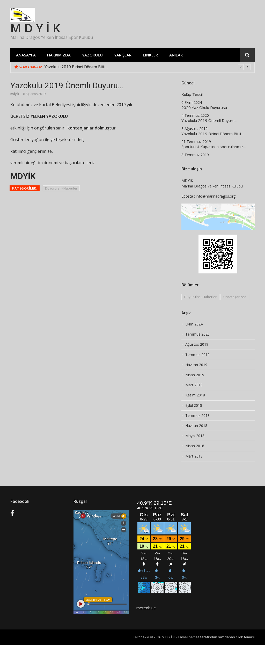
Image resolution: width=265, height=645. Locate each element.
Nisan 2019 (194, 375)
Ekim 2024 (194, 324)
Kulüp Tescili (192, 94)
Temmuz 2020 (197, 334)
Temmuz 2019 (197, 354)
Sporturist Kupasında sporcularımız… (213, 146)
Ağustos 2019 (196, 344)
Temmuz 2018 (197, 415)
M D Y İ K (35, 28)
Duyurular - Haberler (61, 188)
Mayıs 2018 (194, 435)
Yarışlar (122, 54)
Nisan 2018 (194, 446)
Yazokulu (92, 54)
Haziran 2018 (196, 425)
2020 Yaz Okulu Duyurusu (204, 107)
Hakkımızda (59, 54)
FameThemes (189, 637)
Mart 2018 (194, 456)
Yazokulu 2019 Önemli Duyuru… (209, 120)
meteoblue (146, 607)
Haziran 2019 (196, 365)
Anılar (176, 54)
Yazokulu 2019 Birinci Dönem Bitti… (76, 66)
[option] (148, 67)
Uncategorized (234, 296)
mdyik (14, 94)
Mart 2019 (194, 385)
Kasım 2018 (195, 395)
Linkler (150, 54)
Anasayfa (26, 54)
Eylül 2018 (193, 405)
